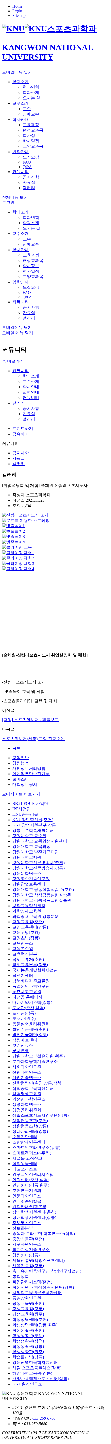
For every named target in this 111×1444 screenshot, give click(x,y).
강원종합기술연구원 (31, 879)
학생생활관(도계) (28, 1335)
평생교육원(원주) (28, 1314)
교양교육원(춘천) (28, 922)
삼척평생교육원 (26, 1094)
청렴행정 (20, 763)
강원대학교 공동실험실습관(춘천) (43, 889)
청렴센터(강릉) (26, 1255)
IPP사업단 (21, 809)
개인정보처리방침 (28, 768)
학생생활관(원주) (28, 1352)
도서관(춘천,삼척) (28, 1008)
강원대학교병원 (26, 857)
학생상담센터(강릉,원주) (34, 1325)
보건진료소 (22, 1045)
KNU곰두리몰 (25, 814)
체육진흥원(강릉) (28, 1266)
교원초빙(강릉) (26, 938)
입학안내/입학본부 (29, 1206)
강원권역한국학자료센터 (35, 1362)
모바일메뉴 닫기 (17, 327)
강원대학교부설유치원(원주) (38, 1056)
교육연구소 (22, 943)
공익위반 (20, 758)
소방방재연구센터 (28, 1142)
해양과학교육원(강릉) (32, 1373)
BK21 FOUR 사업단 (30, 803)
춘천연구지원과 (26, 1190)
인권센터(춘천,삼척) (30, 1180)
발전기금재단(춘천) (30, 1029)
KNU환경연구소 (27, 1384)
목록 (16, 748)
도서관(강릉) (24, 1013)
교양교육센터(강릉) (30, 927)
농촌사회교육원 (26, 991)
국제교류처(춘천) (28, 959)
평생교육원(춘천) (28, 1303)
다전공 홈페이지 (27, 997)
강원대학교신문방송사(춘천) (38, 862)
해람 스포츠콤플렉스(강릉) (36, 1368)
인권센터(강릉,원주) (30, 1185)
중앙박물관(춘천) (28, 1239)
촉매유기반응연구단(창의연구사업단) (46, 1271)
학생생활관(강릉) (28, 1346)
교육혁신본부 (24, 954)
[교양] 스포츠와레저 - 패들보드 (30, 720)
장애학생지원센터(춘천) (34, 1212)
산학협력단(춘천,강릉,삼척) (37, 1083)
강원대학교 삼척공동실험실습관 (41, 895)
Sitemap (19, 15)
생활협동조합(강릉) (30, 1126)
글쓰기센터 (22, 975)
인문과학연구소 (26, 1196)
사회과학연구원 (26, 1067)
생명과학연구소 (26, 1104)
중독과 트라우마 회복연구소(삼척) (43, 1233)
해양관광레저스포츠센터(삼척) (40, 1378)
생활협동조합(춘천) (30, 1120)
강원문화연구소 (26, 873)
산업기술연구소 (26, 1077)
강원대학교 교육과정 (31, 846)
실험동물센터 (24, 1163)
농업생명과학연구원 (31, 986)
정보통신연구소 (26, 1223)
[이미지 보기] (25, 515)
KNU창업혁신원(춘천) (32, 819)
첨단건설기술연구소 (31, 1249)
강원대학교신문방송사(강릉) (38, 868)
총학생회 (20, 1276)
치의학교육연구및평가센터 (37, 1292)
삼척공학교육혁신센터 (33, 1088)
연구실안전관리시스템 (33, 1174)
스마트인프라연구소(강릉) (36, 1147)
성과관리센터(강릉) (30, 1131)
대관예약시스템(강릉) (32, 1002)
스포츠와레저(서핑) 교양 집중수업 (33, 739)
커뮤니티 (20, 371)
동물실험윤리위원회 (31, 1024)
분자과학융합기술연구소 (35, 1061)
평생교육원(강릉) (28, 1309)
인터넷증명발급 (26, 1201)
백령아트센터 (24, 1040)
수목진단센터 (24, 1137)
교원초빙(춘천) (26, 932)
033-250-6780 (44, 1418)
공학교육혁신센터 (28, 905)
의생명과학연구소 (28, 1099)
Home (17, 6)
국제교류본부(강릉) (30, 965)
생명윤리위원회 (26, 1110)
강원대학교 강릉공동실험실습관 (41, 900)
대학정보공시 (24, 784)
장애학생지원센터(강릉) (34, 1217)
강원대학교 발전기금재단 (35, 852)
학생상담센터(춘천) (30, 1319)
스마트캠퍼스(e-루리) (31, 1153)
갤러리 (18, 403)
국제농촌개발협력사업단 (35, 970)
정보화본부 (22, 1228)
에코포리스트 (24, 1169)
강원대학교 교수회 (29, 836)
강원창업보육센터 (28, 884)
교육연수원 (22, 948)
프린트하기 (22, 428)
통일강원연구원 (26, 1298)
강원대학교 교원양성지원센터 (39, 841)
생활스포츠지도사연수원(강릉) (40, 1115)
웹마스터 (20, 779)
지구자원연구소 (26, 1244)
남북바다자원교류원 (31, 981)
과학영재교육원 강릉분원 (35, 916)
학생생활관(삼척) (28, 1341)
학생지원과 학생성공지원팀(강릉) (43, 1287)
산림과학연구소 (26, 1072)
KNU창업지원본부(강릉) (34, 825)
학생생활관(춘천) (28, 1330)
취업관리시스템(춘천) (32, 1282)
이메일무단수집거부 (31, 774)
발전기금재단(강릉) (30, 1034)
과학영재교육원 (26, 911)
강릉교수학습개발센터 (33, 830)
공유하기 (20, 434)
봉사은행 (20, 1051)
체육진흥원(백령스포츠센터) (38, 1260)
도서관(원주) (24, 1018)
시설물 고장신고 (27, 1158)
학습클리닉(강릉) (28, 1357)
